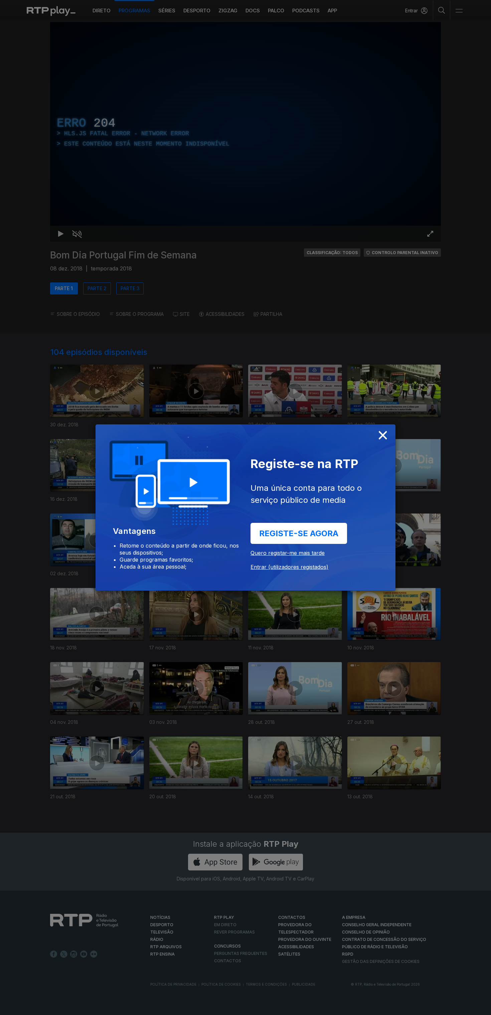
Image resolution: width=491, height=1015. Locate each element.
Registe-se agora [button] (298, 533)
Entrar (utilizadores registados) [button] (289, 567)
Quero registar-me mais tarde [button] (288, 553)
